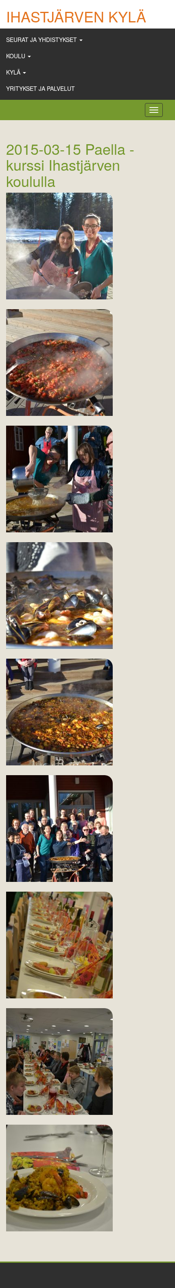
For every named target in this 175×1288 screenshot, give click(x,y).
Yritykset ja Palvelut (40, 88)
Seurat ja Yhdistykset (42, 39)
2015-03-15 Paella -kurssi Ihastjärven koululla (70, 164)
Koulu (16, 56)
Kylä (14, 72)
